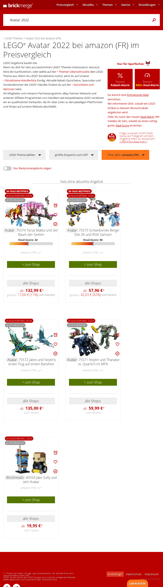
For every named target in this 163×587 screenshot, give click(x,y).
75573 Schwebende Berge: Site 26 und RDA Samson (97, 232)
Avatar (9, 230)
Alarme (125, 5)
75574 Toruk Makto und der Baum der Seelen (37, 232)
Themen (107, 5)
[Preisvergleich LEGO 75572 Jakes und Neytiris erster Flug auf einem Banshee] (31, 340)
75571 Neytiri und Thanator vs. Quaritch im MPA (99, 361)
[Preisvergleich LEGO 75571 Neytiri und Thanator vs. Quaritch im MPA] (93, 340)
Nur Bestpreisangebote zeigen (32, 168)
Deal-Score (122, 125)
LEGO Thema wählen (22, 155)
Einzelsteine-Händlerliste (20, 80)
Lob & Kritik (137, 583)
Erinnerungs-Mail (138, 95)
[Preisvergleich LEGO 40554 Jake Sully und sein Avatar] (31, 458)
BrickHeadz (15, 477)
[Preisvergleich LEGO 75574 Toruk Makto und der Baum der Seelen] (31, 211)
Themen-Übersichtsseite (74, 72)
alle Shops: (31, 283)
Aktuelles (88, 5)
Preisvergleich (65, 5)
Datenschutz (133, 574)
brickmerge (115, 574)
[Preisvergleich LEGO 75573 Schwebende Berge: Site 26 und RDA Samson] (93, 211)
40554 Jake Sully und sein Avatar (40, 479)
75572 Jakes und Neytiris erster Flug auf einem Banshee (32, 361)
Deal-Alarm (147, 117)
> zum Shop (31, 264)
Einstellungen (147, 5)
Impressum (152, 574)
